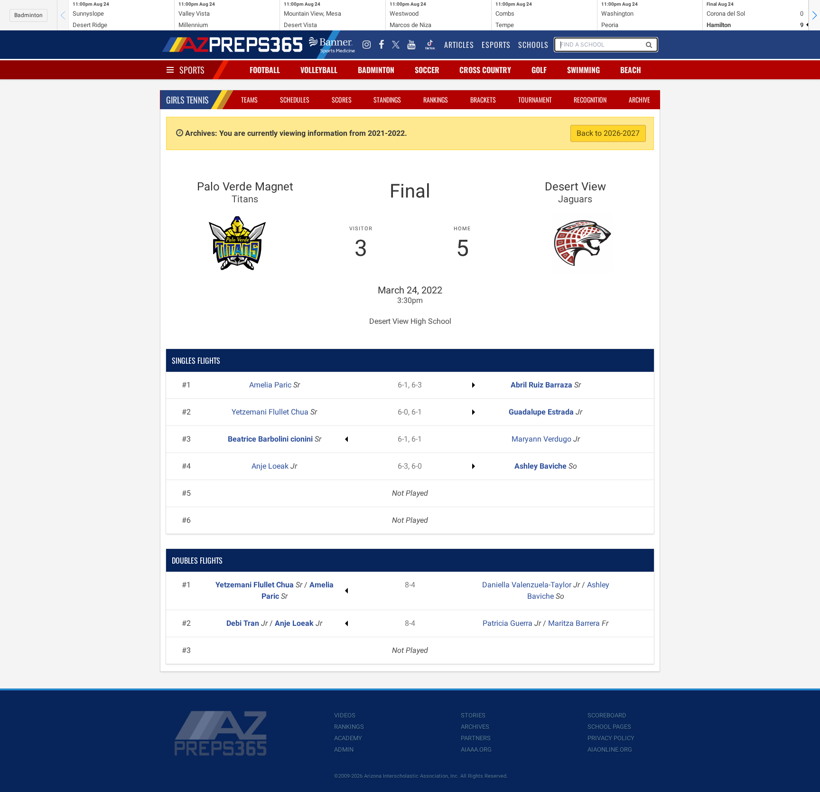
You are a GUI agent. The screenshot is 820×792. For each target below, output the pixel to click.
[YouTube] (411, 45)
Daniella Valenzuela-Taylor (527, 584)
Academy (348, 738)
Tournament (535, 99)
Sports (192, 70)
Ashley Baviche (541, 466)
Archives (475, 726)
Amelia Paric (271, 384)
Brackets (483, 99)
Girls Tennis (187, 100)
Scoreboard (606, 715)
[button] (814, 15)
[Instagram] (367, 45)
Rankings (435, 99)
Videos (344, 715)
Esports (496, 44)
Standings (387, 99)
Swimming (583, 69)
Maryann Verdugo (542, 438)
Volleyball (318, 69)
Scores (342, 99)
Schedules (294, 99)
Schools (533, 44)
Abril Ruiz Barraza (542, 384)
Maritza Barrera (575, 623)
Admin (344, 749)
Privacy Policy (610, 738)
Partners (476, 738)
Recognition (590, 99)
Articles (459, 44)
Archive (639, 99)
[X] (395, 44)
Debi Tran (243, 623)
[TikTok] (429, 44)
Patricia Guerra (508, 623)
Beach (630, 69)
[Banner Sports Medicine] (332, 44)
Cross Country (485, 69)
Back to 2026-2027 (608, 133)
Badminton (28, 15)
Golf (539, 69)
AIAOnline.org (609, 749)
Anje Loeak (271, 466)
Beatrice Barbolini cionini (271, 438)
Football (265, 69)
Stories (473, 715)
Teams (249, 99)
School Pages (609, 726)
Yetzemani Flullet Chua (271, 411)
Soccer (427, 69)
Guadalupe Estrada (542, 411)
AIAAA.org (476, 749)
